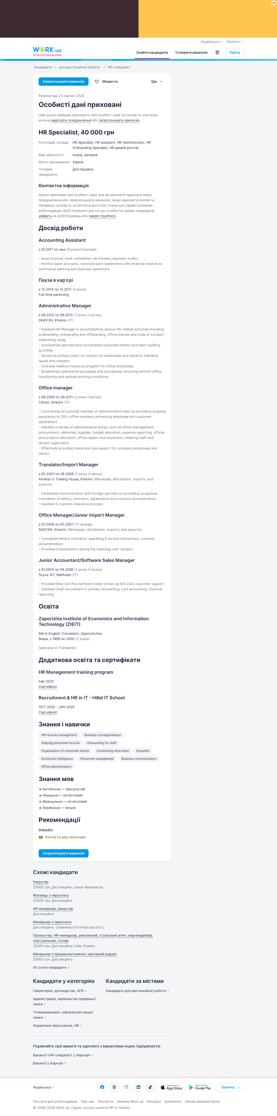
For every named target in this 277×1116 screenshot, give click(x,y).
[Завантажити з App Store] (171, 1087)
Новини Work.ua (130, 1101)
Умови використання (202, 1101)
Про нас (87, 1101)
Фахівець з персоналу (51, 895)
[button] (217, 52)
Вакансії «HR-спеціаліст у (62, 1055)
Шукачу (233, 41)
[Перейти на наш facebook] (102, 1087)
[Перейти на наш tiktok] (150, 1087)
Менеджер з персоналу (52, 922)
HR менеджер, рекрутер (53, 909)
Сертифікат (48, 687)
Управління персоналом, (56, 1026)
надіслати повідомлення (71, 120)
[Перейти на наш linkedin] (138, 1087)
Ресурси (154, 1101)
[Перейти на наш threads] (114, 1087)
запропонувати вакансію (119, 120)
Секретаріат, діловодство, (58, 991)
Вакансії (48, 1063)
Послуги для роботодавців (55, 1101)
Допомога (173, 1101)
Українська (42, 1087)
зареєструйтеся (102, 216)
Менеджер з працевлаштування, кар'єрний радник (75, 954)
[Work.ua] (47, 51)
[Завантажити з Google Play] (200, 1087)
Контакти (105, 1101)
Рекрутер (40, 882)
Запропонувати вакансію (64, 81)
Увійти (234, 52)
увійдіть (45, 216)
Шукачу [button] (228, 1087)
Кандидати (136, 991)
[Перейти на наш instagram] (126, 1087)
